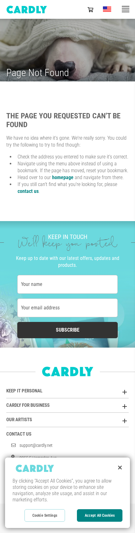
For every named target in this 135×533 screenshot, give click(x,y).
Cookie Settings (44, 515)
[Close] (120, 467)
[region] (67, 493)
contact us (28, 191)
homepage (62, 177)
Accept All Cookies (100, 515)
